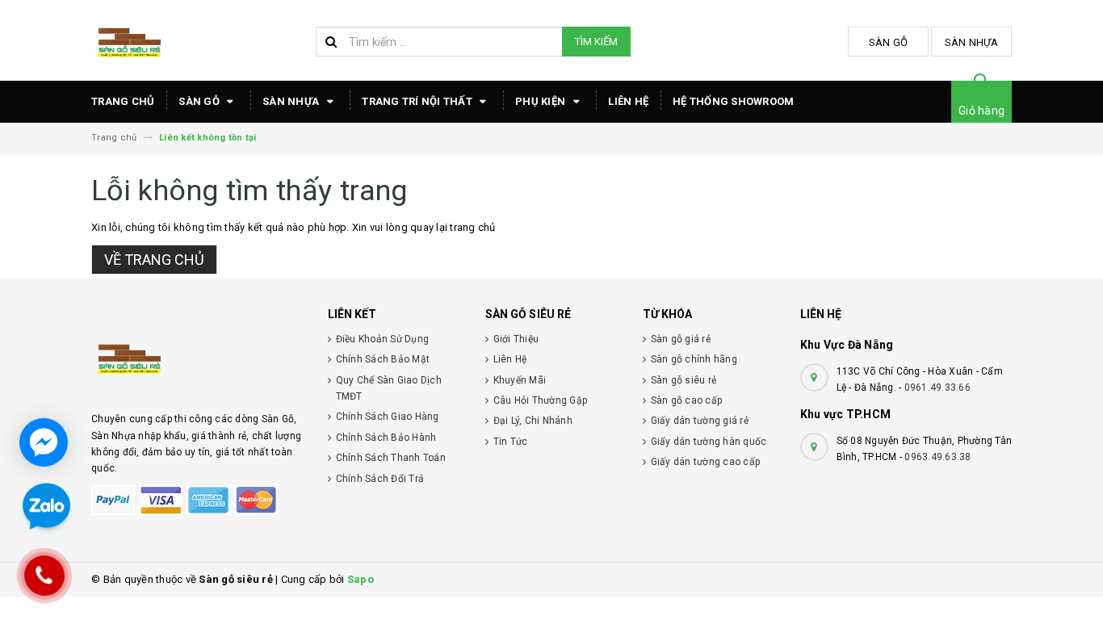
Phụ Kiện (541, 101)
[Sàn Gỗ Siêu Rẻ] (197, 357)
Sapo (360, 579)
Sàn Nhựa (972, 42)
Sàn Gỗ (888, 42)
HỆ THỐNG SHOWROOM (733, 101)
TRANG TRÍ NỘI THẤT (418, 101)
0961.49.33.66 (937, 387)
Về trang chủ (154, 259)
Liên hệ (628, 101)
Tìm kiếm (596, 42)
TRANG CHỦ (122, 101)
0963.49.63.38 (937, 457)
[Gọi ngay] (45, 575)
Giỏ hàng (981, 110)
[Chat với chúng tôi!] (43, 442)
